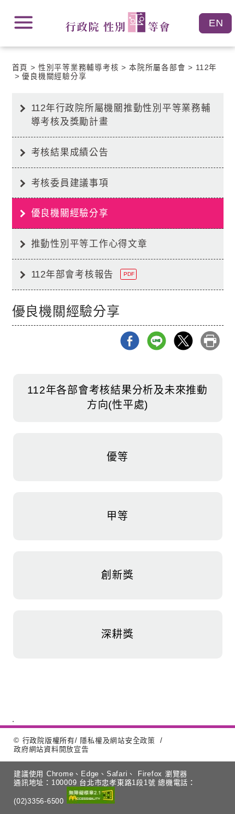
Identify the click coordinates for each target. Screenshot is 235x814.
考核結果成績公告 (70, 152)
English (215, 23)
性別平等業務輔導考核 (78, 67)
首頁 (20, 67)
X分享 (183, 340)
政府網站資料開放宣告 (51, 749)
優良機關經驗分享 (54, 76)
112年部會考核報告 (82, 274)
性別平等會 (117, 22)
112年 (206, 67)
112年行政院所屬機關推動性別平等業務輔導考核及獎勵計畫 (121, 114)
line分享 (156, 340)
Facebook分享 (129, 340)
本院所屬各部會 (157, 67)
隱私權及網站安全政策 (117, 740)
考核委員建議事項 (70, 183)
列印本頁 (210, 340)
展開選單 (23, 22)
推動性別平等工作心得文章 (89, 244)
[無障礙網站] (91, 796)
